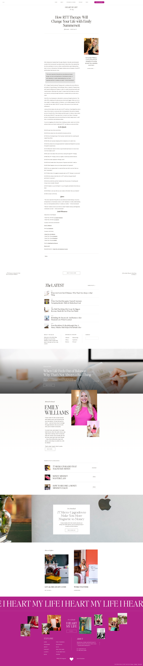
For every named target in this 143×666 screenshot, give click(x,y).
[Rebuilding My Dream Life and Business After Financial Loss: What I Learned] (46, 318)
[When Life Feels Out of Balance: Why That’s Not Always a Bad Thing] (46, 293)
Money (52, 315)
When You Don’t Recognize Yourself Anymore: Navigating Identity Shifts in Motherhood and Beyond (66, 303)
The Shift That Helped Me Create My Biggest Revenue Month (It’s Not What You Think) (65, 310)
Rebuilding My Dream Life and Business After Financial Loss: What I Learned (66, 319)
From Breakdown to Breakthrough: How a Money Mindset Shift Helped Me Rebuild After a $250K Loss (66, 327)
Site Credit (140, 664)
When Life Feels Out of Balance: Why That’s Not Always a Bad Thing (71, 294)
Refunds (135, 664)
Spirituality (73, 29)
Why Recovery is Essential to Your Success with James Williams (13, 273)
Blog (52, 299)
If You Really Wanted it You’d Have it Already (129, 273)
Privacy (132, 664)
